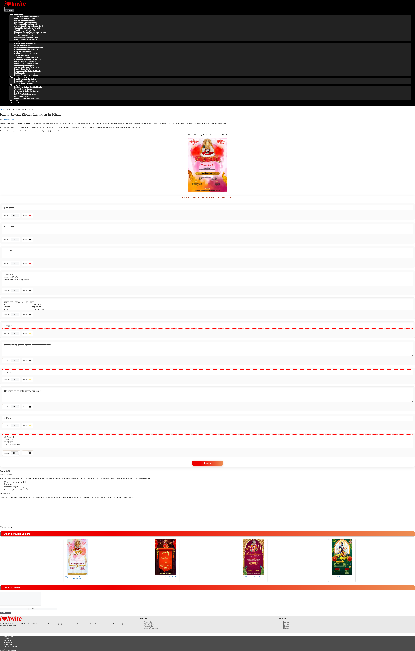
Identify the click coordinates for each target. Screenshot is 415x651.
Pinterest (286, 626)
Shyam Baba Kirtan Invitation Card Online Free (77, 578)
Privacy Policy (149, 624)
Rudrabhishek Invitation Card (26, 40)
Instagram (286, 622)
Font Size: (7, 215)
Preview (207, 463)
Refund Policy (149, 626)
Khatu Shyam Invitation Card (166, 577)
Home (2, 109)
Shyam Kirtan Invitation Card (342, 577)
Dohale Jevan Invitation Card (26, 75)
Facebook (286, 624)
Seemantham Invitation (23, 83)
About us (14, 101)
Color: (25, 215)
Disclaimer (147, 630)
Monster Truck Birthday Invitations (28, 99)
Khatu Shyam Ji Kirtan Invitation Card (254, 577)
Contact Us (14, 103)
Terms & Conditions (151, 628)
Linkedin (286, 628)
